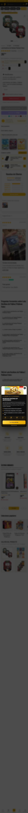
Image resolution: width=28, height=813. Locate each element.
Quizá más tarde (14, 425)
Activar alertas (14, 422)
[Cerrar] (25, 388)
